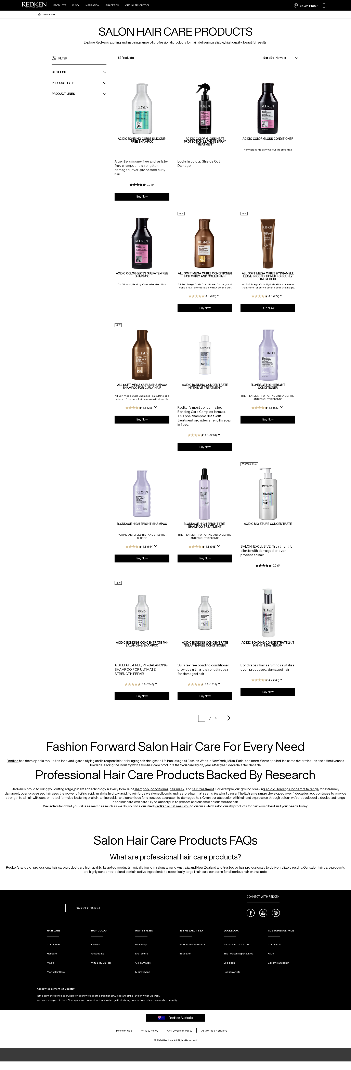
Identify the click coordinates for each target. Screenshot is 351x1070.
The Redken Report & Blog (238, 953)
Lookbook (229, 962)
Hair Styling (144, 930)
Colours (95, 944)
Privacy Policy (149, 1030)
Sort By (268, 57)
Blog (75, 5)
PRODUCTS (59, 5)
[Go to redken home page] (34, 5)
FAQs (271, 953)
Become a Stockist (278, 962)
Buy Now (152, 196)
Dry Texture (141, 953)
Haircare (52, 953)
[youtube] (263, 913)
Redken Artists (232, 972)
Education (185, 953)
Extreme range (255, 793)
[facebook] (251, 913)
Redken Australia (181, 1017)
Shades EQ (112, 5)
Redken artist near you (172, 806)
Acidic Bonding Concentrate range (292, 789)
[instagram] (276, 913)
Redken (12, 760)
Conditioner (54, 944)
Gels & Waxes (143, 962)
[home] (39, 14)
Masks (50, 962)
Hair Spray (141, 944)
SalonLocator (88, 908)
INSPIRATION (92, 5)
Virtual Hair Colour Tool (236, 944)
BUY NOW (278, 308)
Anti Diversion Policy (179, 1030)
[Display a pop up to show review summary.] (219, 296)
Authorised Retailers (214, 1030)
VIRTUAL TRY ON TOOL (137, 5)
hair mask (177, 789)
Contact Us (274, 944)
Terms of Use (124, 1030)
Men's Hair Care (56, 972)
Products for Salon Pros (192, 944)
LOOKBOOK (231, 930)
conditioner (160, 789)
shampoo (141, 789)
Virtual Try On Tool (101, 962)
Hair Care (53, 930)
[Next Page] (228, 718)
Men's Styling (142, 972)
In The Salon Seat (192, 930)
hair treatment (203, 789)
